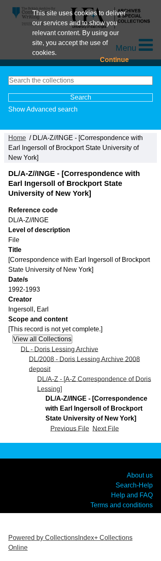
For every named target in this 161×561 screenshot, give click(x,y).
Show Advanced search (43, 109)
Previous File (69, 428)
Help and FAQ (132, 494)
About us (140, 474)
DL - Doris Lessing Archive (59, 348)
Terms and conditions (121, 504)
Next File (105, 428)
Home (17, 137)
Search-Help (134, 484)
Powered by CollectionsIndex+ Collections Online (70, 542)
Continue (114, 59)
